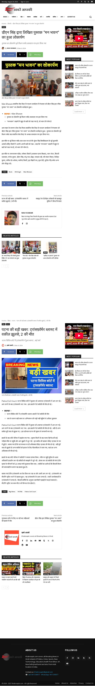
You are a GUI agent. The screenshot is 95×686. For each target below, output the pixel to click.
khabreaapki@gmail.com (43, 672)
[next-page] (7, 266)
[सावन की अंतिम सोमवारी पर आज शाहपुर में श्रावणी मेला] (69, 67)
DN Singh (18, 172)
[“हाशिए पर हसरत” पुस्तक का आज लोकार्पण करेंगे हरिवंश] (52, 247)
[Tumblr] (85, 1)
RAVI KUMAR (11, 48)
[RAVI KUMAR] (3, 48)
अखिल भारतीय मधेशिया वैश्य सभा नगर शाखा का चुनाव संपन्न (84, 94)
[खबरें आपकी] (18, 9)
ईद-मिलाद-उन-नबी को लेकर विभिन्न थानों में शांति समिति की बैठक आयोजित (83, 76)
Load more (78, 112)
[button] (90, 17)
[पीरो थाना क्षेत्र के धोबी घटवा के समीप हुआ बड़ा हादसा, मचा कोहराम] (69, 85)
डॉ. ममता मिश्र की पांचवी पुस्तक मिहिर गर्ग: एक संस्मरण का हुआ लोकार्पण (11, 258)
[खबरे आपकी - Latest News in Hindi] (12, 657)
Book (10, 172)
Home (4, 23)
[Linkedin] (78, 658)
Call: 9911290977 (34, 674)
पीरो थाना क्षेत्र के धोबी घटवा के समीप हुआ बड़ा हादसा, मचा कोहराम (83, 85)
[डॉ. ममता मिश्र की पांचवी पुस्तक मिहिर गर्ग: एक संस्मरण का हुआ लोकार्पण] (11, 247)
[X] (88, 1)
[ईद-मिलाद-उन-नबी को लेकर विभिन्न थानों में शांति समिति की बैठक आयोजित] (69, 76)
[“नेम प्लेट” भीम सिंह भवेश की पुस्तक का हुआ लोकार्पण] (32, 247)
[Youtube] (91, 1)
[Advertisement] (64, 9)
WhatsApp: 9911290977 (49, 674)
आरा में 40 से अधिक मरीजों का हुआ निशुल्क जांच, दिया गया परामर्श (83, 103)
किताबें (9, 23)
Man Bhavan (28, 172)
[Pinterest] (81, 1)
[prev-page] (3, 266)
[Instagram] (27, 223)
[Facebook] (78, 1)
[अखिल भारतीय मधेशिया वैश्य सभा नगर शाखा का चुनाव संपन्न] (69, 95)
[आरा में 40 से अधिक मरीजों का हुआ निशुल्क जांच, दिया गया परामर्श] (69, 103)
